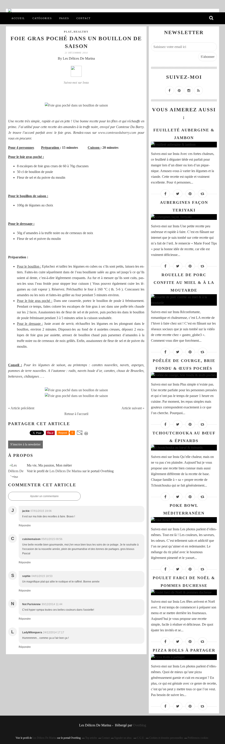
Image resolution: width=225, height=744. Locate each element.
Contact (83, 18)
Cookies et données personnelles (166, 737)
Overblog (139, 725)
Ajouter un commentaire (44, 496)
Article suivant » (133, 408)
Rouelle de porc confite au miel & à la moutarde (184, 282)
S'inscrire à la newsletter (25, 444)
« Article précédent (21, 408)
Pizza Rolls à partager (184, 650)
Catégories (42, 18)
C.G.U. (141, 737)
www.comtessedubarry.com (117, 132)
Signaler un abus (123, 737)
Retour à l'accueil (76, 414)
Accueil (18, 18)
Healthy (81, 31)
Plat (68, 31)
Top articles (91, 737)
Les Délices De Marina (65, 471)
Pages (64, 18)
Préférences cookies (198, 737)
